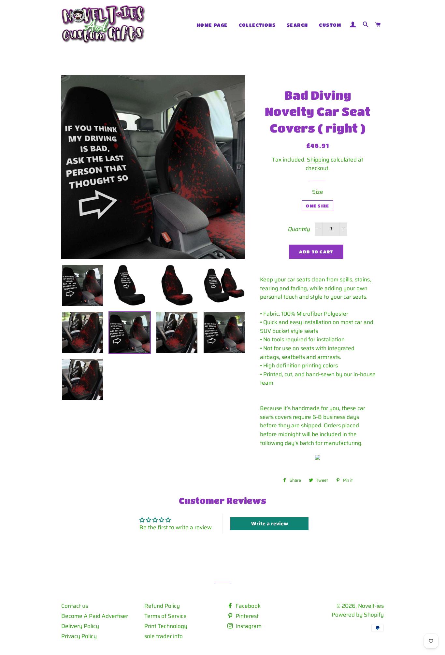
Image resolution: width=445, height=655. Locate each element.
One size (317, 205)
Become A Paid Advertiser (94, 616)
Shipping (318, 159)
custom (330, 24)
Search (297, 24)
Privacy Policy (79, 636)
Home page (212, 24)
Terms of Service (165, 616)
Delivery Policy (80, 626)
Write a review (269, 524)
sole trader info (163, 636)
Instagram (248, 626)
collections (257, 24)
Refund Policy (162, 606)
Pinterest (246, 616)
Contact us (74, 606)
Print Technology (165, 626)
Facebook (247, 606)
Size (317, 192)
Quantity (299, 229)
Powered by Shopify (358, 614)
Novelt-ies (371, 606)
